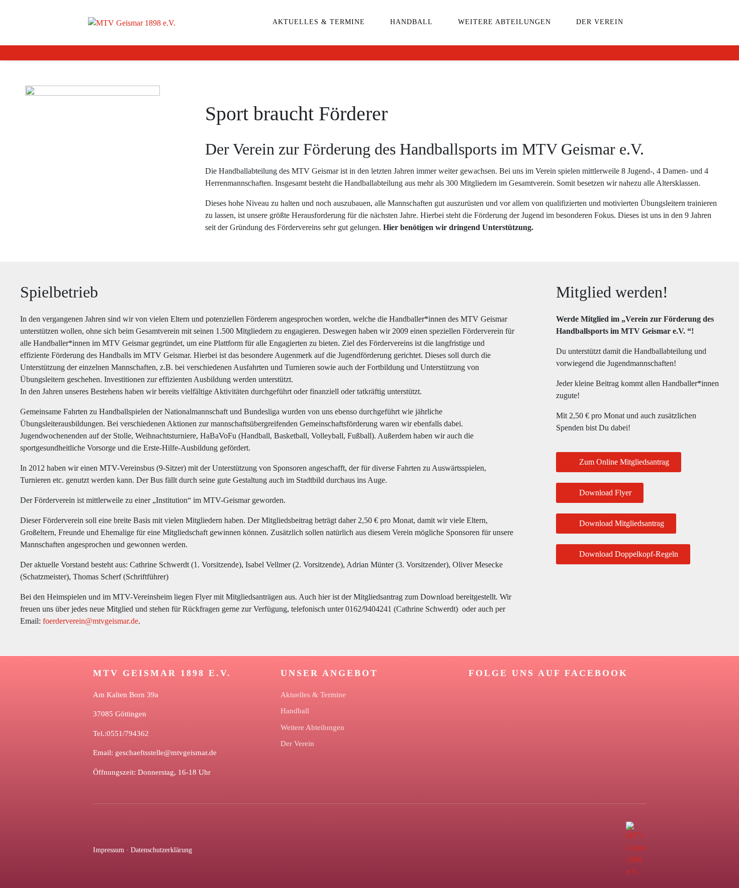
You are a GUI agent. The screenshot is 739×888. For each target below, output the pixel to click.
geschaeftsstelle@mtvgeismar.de (166, 753)
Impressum (108, 850)
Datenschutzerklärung (161, 850)
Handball (411, 22)
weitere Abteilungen (504, 22)
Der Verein (599, 22)
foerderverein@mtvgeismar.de (90, 621)
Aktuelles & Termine (318, 22)
